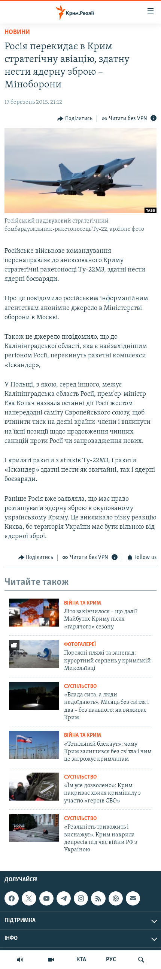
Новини (17, 32)
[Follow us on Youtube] (46, 898)
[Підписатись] (133, 898)
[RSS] (98, 898)
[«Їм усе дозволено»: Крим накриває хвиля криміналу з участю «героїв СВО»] (34, 787)
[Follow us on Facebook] (11, 898)
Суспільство (80, 686)
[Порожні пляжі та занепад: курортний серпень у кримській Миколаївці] (34, 654)
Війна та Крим (82, 603)
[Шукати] (141, 959)
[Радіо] (20, 959)
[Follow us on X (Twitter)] (29, 898)
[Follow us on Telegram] (64, 898)
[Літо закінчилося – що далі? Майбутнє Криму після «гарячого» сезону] (34, 613)
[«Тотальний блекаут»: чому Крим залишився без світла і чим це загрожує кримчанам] (34, 745)
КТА (81, 960)
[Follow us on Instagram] (81, 898)
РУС (111, 960)
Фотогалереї (80, 644)
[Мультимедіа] (51, 959)
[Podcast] (116, 898)
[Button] (74, 119)
